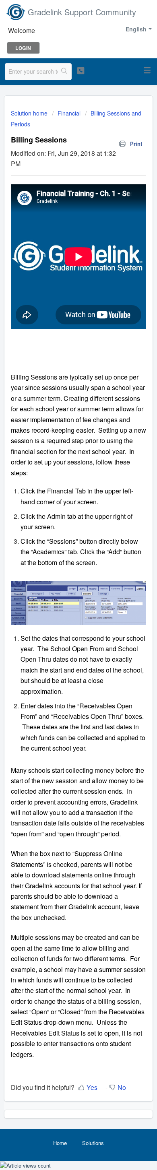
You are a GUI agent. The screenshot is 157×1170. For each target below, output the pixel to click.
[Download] (63, 592)
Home (60, 1143)
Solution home (30, 113)
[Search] (64, 72)
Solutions (93, 1143)
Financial (69, 113)
